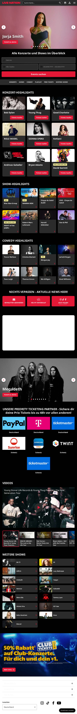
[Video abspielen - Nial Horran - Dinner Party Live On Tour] (38, 537)
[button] (11, 3)
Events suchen (38, 74)
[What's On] (65, 3)
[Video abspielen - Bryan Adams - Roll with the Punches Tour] (54, 537)
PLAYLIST (38, 82)
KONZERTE (13, 82)
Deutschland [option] (9, 707)
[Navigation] (74, 3)
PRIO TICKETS (49, 82)
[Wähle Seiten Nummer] (31, 46)
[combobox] (41, 3)
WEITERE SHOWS (62, 82)
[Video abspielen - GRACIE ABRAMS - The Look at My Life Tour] (21, 537)
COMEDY (30, 82)
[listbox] (20, 707)
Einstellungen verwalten (67, 710)
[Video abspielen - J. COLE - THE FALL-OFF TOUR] (70, 537)
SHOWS (21, 82)
